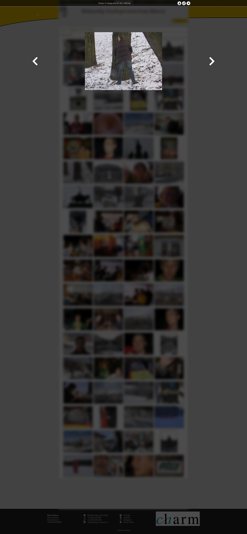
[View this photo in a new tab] (184, 3)
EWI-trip (127, 3)
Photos (101, 3)
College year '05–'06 (114, 3)
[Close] (188, 3)
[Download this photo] (179, 3)
